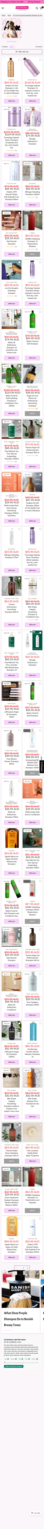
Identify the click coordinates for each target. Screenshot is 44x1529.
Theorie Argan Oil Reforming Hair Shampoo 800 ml (32, 450)
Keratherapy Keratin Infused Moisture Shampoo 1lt (32, 1053)
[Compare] (20, 60)
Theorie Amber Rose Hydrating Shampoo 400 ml (11, 1153)
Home (3, 15)
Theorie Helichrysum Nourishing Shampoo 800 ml (11, 608)
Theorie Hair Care (32, 441)
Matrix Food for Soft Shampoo (32, 342)
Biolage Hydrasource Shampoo (32, 141)
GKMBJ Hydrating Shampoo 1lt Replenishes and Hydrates (32, 1199)
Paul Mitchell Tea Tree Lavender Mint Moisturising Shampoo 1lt (12, 666)
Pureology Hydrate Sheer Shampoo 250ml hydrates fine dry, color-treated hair (32, 560)
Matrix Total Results (32, 332)
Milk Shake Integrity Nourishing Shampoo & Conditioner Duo (32, 612)
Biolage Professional (32, 130)
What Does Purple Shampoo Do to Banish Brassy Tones (18, 1319)
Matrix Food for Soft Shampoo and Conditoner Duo (11, 913)
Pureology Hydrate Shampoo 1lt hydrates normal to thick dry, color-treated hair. (32, 91)
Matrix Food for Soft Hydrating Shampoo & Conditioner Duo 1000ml (11, 401)
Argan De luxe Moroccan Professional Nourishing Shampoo (32, 401)
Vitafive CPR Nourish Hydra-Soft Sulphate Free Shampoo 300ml (32, 1248)
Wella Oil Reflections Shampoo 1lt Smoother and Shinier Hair (11, 348)
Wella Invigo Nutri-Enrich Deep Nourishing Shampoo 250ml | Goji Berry (11, 511)
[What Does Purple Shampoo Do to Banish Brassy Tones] (21, 1289)
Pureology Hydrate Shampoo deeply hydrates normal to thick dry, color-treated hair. (32, 293)
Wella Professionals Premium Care (11, 333)
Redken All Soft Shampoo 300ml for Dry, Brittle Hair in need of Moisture (32, 506)
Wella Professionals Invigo (11, 496)
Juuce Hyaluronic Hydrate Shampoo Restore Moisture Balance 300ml (11, 1201)
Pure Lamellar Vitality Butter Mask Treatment (32, 1153)
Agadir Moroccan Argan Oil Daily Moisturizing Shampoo (11, 860)
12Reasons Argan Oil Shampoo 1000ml (11, 1054)
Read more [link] (8, 1330)
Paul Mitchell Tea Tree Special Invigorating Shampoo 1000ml (12, 455)
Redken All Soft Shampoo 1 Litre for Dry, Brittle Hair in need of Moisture (11, 89)
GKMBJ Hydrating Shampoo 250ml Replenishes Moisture (32, 911)
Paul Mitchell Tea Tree (11, 442)
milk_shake (32, 598)
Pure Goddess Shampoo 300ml (32, 1003)
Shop (9, 15)
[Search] (37, 8)
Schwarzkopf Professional (32, 751)
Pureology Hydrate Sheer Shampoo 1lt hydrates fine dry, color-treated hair (11, 143)
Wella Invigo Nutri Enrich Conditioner (32, 813)
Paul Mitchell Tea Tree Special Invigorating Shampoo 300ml (32, 864)
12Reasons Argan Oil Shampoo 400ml (11, 714)
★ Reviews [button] (42, 766)
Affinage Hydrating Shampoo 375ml (11, 556)
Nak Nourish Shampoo (12, 242)
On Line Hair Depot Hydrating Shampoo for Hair (27, 15)
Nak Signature (11, 233)
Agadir (11, 850)
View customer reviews (14, 1366)
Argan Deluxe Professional (32, 387)
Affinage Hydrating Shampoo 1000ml (32, 193)
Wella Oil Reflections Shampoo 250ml (11, 814)
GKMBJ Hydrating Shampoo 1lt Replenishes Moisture (32, 242)
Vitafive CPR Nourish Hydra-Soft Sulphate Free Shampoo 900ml (11, 195)
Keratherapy (32, 1043)
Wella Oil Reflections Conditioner (11, 1007)
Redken (12, 80)
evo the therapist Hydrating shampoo (11, 290)
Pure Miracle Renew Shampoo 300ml (12, 761)
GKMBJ (32, 233)
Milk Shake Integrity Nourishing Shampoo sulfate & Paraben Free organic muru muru (11, 1105)
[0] (40, 8)
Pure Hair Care (12, 750)
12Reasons (11, 703)
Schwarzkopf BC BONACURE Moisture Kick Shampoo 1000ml (32, 764)
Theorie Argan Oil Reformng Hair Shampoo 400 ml (32, 957)
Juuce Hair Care (11, 1189)
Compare (5, 46)
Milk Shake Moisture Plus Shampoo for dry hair (32, 1102)
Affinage (32, 183)
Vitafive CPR (11, 183)
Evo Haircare (11, 282)
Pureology (32, 80)
